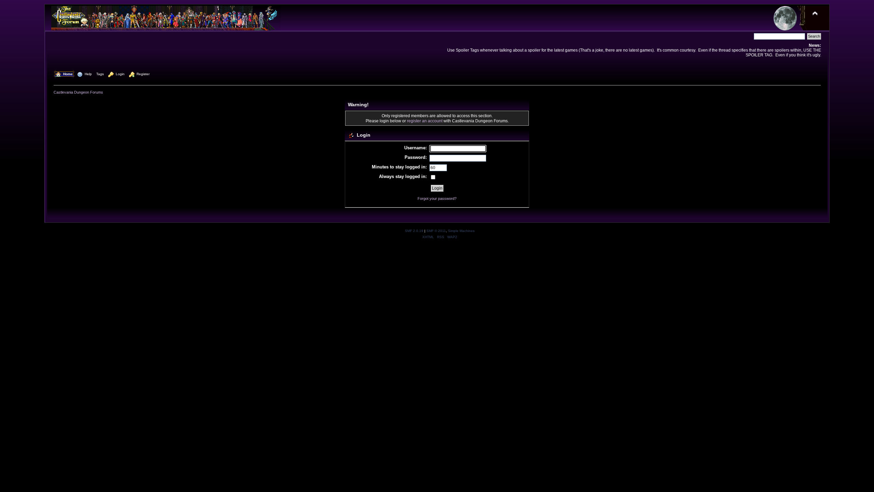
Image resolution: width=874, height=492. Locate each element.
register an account (424, 121)
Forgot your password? (437, 198)
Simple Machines (461, 231)
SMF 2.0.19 (414, 231)
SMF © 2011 (436, 231)
